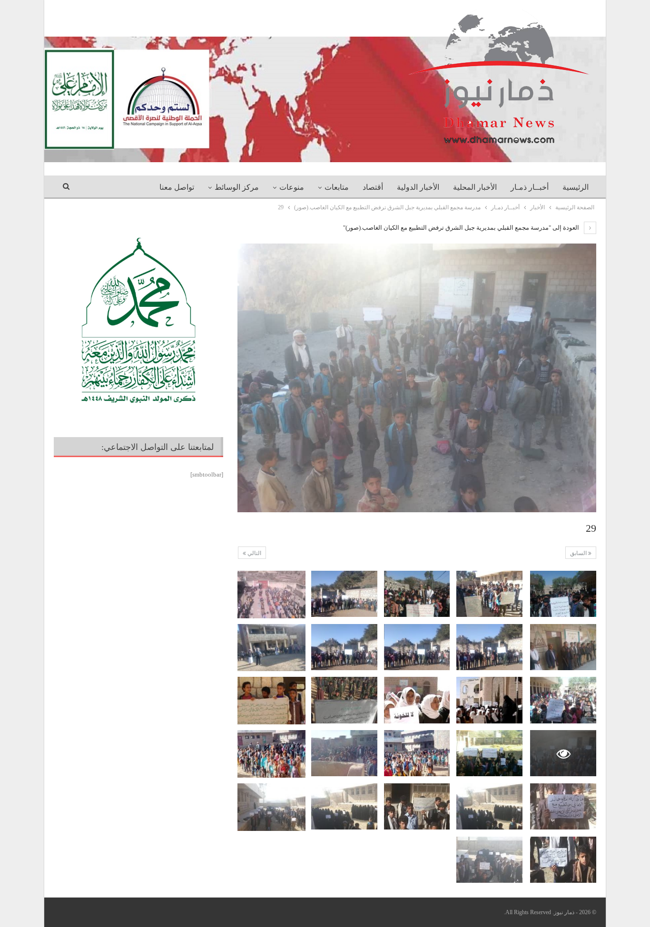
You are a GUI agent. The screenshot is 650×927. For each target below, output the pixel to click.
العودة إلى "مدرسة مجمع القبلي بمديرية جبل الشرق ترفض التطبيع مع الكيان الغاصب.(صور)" (462, 227)
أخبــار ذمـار (530, 187)
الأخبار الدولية (418, 187)
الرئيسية (575, 187)
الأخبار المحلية (475, 187)
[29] (563, 594)
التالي (253, 553)
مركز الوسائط (237, 187)
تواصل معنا (176, 187)
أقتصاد (373, 187)
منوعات (291, 187)
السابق (579, 553)
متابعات (337, 187)
